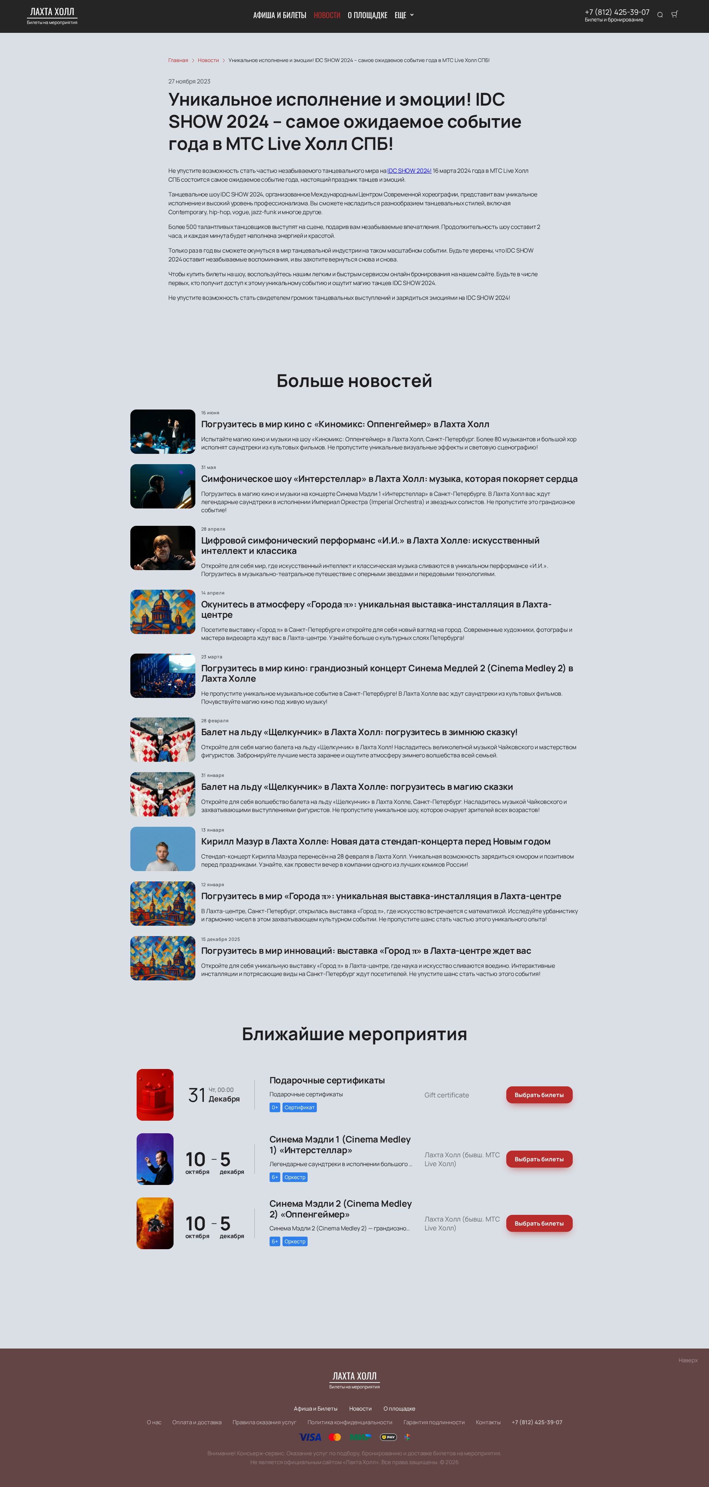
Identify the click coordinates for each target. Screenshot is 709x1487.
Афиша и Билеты (279, 14)
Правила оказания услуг (265, 1422)
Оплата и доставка (197, 1422)
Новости (327, 14)
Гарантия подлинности (434, 1422)
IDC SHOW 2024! (409, 171)
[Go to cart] (674, 15)
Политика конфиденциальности (350, 1422)
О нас (154, 1422)
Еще (400, 14)
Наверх (688, 1360)
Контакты (488, 1422)
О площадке (367, 14)
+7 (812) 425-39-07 (617, 12)
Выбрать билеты (539, 1095)
